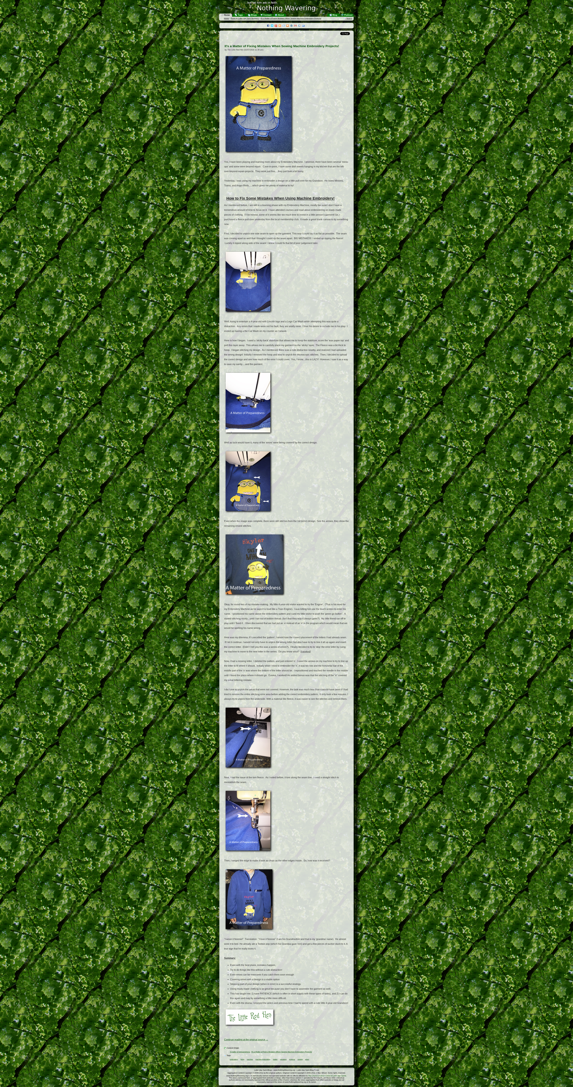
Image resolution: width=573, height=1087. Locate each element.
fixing (242, 1059)
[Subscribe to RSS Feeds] (280, 25)
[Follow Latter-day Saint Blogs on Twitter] (273, 25)
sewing (300, 1059)
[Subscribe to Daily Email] (284, 25)
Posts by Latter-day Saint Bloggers (245, 18)
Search (349, 19)
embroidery (234, 1059)
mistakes (283, 1059)
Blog (334, 15)
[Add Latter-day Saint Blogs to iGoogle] (300, 26)
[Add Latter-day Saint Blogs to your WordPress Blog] (292, 25)
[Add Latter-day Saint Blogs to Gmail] (296, 25)
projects (292, 1059)
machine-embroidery (262, 1059)
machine (250, 1059)
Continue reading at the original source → (246, 1039)
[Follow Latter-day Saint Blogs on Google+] (277, 26)
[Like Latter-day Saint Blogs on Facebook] (269, 25)
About (280, 15)
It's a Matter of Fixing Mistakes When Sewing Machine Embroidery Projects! (291, 18)
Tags (240, 15)
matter (275, 1059)
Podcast (348, 15)
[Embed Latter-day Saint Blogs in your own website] (304, 25)
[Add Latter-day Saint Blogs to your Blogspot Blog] (288, 25)
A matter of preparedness (240, 1052)
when (307, 1059)
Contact (267, 15)
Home (226, 15)
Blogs (253, 15)
